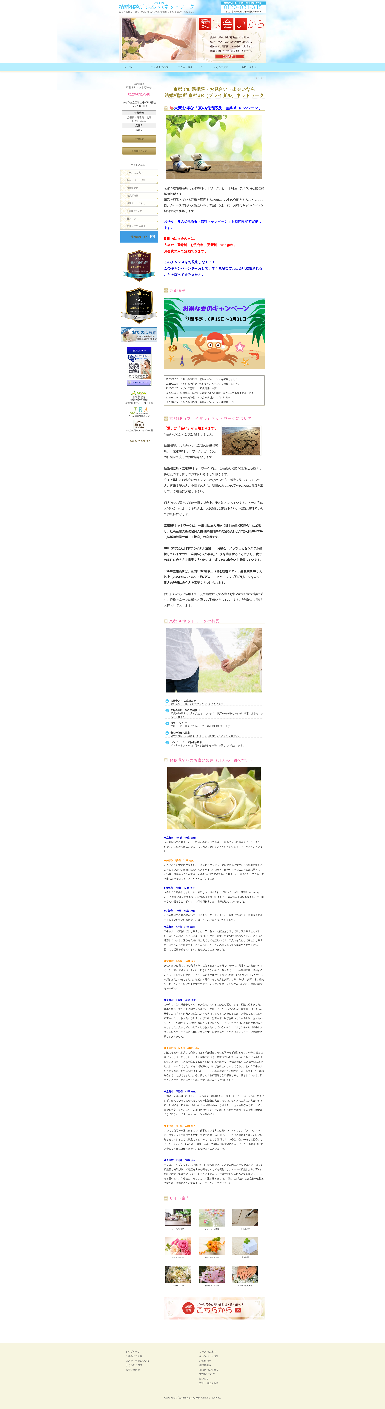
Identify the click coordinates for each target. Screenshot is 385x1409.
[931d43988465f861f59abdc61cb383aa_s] (245, 1253)
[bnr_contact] (214, 1322)
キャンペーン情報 (136, 180)
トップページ (131, 67)
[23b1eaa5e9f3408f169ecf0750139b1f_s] (245, 1225)
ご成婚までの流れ (161, 67)
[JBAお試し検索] (139, 340)
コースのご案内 (134, 172)
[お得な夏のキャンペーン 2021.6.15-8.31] (214, 371)
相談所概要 (132, 195)
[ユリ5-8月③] (212, 1281)
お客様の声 (132, 188)
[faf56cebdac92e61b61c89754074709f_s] (212, 1253)
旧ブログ (131, 218)
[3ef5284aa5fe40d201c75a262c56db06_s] (178, 1253)
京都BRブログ (139, 151)
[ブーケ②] (178, 1281)
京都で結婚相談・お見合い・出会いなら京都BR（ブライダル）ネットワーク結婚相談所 (156, 6)
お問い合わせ (249, 67)
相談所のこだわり (136, 203)
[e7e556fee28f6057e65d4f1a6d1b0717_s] (212, 1225)
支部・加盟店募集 (136, 226)
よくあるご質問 (219, 67)
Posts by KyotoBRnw (139, 440)
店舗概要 (139, 139)
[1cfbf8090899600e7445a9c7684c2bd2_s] (178, 1225)
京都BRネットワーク (189, 1397)
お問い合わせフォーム (139, 236)
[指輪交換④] (245, 1281)
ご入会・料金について (190, 67)
